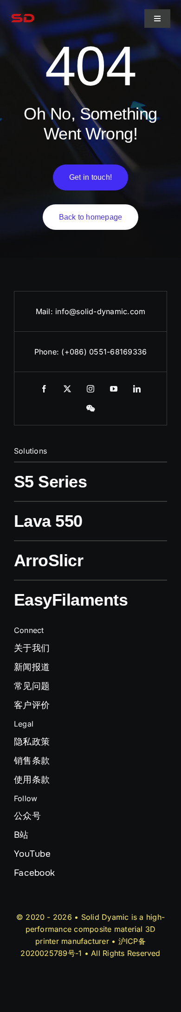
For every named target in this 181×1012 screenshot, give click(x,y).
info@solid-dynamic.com (100, 311)
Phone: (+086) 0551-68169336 (90, 351)
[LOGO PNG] (22, 11)
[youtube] (113, 388)
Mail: (45, 311)
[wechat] (90, 408)
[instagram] (90, 388)
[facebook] (44, 388)
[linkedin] (137, 388)
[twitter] (67, 388)
